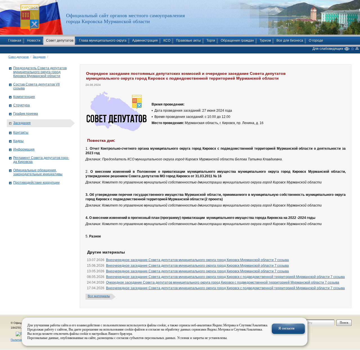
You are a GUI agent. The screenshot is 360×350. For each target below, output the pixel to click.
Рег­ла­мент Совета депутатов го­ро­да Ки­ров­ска (41, 160)
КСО (166, 40)
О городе (316, 40)
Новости (33, 40)
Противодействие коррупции (36, 183)
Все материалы (99, 296)
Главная (14, 40)
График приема (25, 114)
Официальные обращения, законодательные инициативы (37, 172)
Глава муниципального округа (103, 40)
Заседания (39, 56)
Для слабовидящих (328, 48)
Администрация (145, 40)
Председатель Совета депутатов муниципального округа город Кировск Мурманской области (40, 72)
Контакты (20, 132)
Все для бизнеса (289, 40)
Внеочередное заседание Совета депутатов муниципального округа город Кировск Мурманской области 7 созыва (197, 260)
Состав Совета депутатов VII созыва (36, 86)
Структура (21, 105)
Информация (24, 149)
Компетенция (24, 97)
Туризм (265, 40)
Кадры (18, 141)
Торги (210, 40)
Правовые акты (188, 40)
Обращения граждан (237, 40)
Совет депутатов (59, 40)
